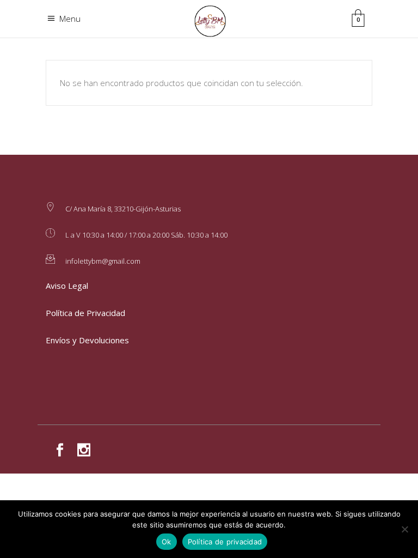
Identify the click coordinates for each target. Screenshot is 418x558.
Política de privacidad (225, 541)
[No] (404, 529)
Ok (166, 541)
